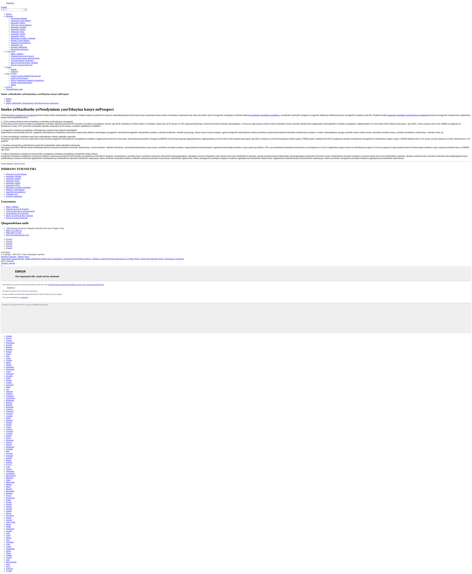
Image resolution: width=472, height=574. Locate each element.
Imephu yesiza (23, 257)
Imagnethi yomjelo (18, 34)
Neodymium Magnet (19, 18)
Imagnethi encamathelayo (21, 43)
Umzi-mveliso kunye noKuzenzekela (25, 58)
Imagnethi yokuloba (18, 27)
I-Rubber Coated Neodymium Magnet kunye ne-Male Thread (116, 259)
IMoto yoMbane (17, 54)
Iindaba (14, 69)
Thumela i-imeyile (8, 263)
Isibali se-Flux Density (19, 78)
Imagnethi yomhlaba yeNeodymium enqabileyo (407, 115)
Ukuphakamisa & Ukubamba (22, 60)
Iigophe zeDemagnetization (21, 83)
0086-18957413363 (13, 233)
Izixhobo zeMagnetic (19, 47)
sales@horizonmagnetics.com (17, 235)
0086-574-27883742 (14, 230)
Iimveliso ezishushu (8, 257)
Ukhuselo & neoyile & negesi (22, 56)
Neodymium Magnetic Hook (152, 259)
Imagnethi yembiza (18, 29)
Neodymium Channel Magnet (12, 259)
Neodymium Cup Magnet (174, 259)
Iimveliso (9, 16)
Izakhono (14, 72)
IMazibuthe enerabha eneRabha (23, 38)
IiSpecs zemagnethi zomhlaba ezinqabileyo (27, 80)
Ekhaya (9, 14)
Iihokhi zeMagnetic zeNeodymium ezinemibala (43, 259)
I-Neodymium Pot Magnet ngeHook (77, 259)
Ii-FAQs (9, 87)
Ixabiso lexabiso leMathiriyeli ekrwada (26, 76)
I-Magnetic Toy (17, 45)
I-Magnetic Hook (17, 32)
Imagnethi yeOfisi (18, 36)
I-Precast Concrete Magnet (21, 25)
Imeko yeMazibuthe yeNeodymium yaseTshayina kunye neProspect (32, 103)
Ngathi (8, 67)
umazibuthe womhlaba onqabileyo (265, 115)
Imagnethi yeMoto (18, 23)
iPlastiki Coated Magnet (20, 40)
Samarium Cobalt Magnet (21, 21)
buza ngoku (5, 252)
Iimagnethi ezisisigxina (20, 49)
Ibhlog (13, 85)
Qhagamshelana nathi (14, 89)
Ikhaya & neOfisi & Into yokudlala (24, 63)
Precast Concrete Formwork (22, 65)
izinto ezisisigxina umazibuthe (23, 115)
